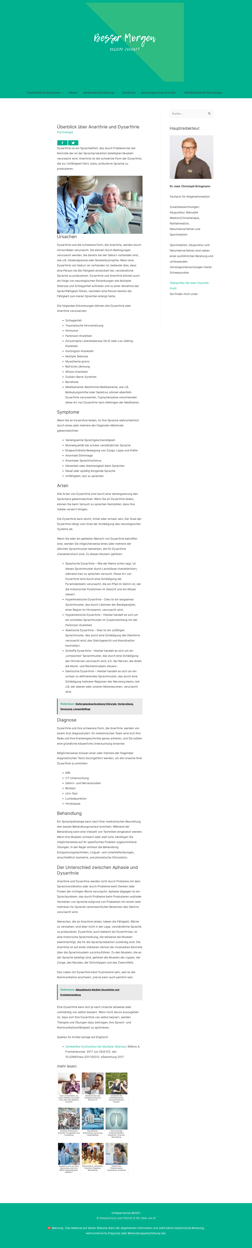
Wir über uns (144, 1218)
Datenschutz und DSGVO (116, 1218)
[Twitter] (73, 142)
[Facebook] (62, 142)
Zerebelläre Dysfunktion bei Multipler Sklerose (95, 1046)
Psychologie (65, 132)
